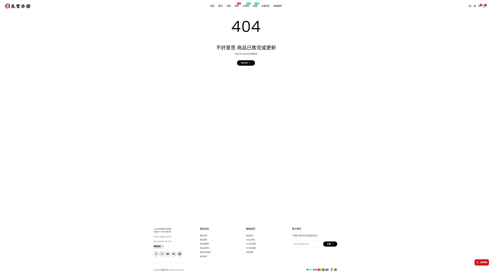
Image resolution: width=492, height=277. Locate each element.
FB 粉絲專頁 (251, 248)
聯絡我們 (249, 236)
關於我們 (203, 236)
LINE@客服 (250, 240)
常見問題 (249, 252)
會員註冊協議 (205, 252)
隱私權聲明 (204, 244)
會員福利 (203, 256)
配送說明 (203, 240)
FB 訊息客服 (251, 244)
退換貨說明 (204, 248)
